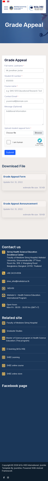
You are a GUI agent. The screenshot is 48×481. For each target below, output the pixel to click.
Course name (11, 86)
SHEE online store (14, 374)
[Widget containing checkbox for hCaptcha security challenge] (25, 142)
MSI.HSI (10, 288)
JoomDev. (18, 468)
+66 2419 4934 (14, 273)
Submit (10, 152)
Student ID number (13, 76)
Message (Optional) (13, 106)
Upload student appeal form (18, 128)
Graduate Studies (14, 331)
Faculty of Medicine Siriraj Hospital (22, 323)
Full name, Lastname (14, 66)
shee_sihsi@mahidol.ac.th (18, 281)
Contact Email (11, 96)
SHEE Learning (13, 357)
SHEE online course (15, 365)
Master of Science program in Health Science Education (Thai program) (26, 339)
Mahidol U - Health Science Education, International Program (24, 296)
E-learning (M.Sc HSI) (16, 349)
